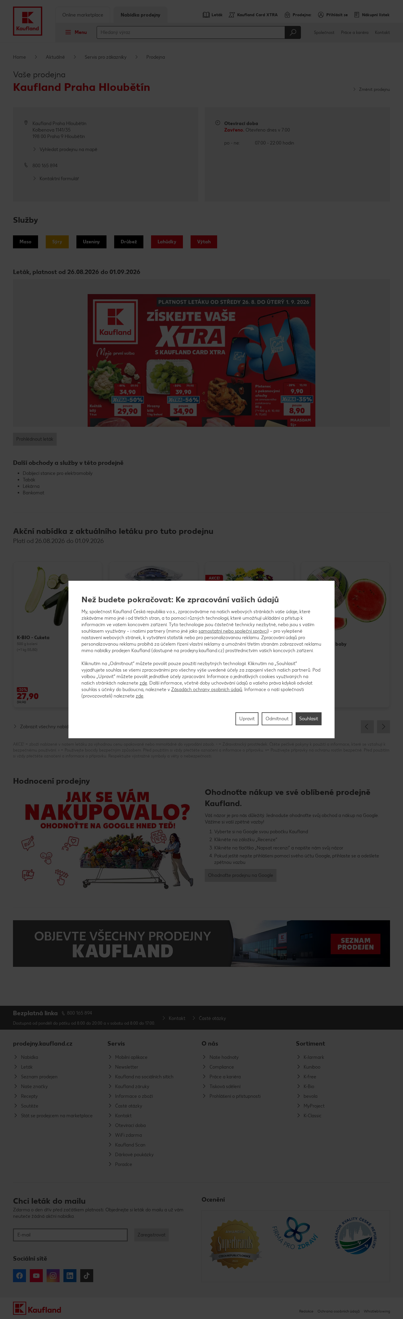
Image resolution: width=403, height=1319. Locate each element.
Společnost (324, 32)
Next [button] (383, 726)
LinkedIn (69, 1275)
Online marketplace (82, 15)
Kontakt (382, 32)
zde (143, 683)
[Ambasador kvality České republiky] (356, 1246)
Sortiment (310, 1043)
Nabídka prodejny (140, 15)
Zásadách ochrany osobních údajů (206, 689)
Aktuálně (55, 57)
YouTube (36, 1275)
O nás (210, 1043)
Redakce (306, 1311)
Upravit (247, 718)
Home (19, 57)
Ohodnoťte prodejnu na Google (240, 875)
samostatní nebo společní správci (233, 631)
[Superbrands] (235, 1246)
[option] (58, 634)
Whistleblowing (377, 1311)
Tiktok (86, 1275)
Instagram (53, 1275)
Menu (81, 32)
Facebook (19, 1275)
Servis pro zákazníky (106, 57)
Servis (116, 1043)
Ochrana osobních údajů (338, 1311)
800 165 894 (79, 1013)
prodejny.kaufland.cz (43, 1043)
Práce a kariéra (354, 32)
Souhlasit (308, 718)
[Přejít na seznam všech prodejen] (201, 943)
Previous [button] (367, 726)
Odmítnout (277, 718)
